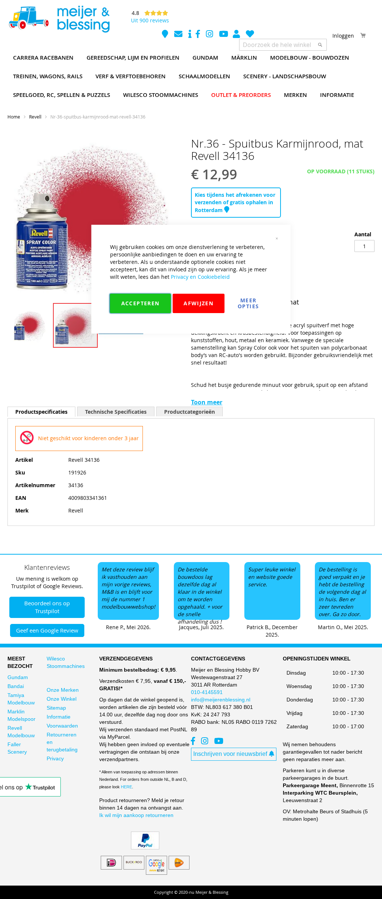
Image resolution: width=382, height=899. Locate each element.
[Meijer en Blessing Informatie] (189, 34)
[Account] (237, 34)
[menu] (191, 76)
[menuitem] (43, 57)
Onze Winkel (61, 699)
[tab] (41, 412)
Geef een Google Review (47, 630)
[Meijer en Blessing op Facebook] (198, 34)
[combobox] (283, 45)
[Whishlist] (250, 34)
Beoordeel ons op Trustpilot (47, 607)
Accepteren (140, 303)
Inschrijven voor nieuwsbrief (230, 754)
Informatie (59, 717)
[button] (30, 325)
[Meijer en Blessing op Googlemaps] (166, 34)
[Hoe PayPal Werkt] (145, 848)
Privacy (55, 758)
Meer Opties (248, 303)
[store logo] (58, 19)
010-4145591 (207, 692)
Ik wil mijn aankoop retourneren (136, 815)
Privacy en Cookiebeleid (200, 276)
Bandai (15, 686)
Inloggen (343, 35)
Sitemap (56, 708)
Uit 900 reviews (150, 20)
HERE (126, 787)
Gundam (17, 677)
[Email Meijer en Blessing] (179, 34)
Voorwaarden (62, 726)
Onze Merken (63, 690)
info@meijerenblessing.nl (220, 700)
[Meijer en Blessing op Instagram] (210, 34)
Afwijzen (198, 303)
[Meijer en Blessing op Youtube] (223, 34)
